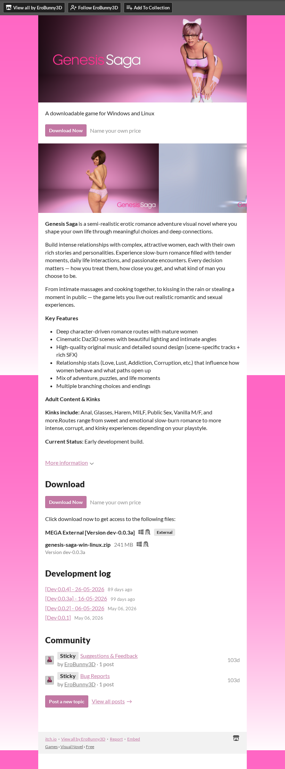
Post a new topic (66, 701)
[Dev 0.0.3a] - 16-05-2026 (76, 598)
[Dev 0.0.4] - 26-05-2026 (74, 589)
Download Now (66, 130)
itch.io (51, 739)
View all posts (108, 701)
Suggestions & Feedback (109, 655)
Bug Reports (95, 675)
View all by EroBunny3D (83, 739)
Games (51, 746)
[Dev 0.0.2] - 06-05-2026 (74, 608)
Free (90, 746)
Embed (133, 739)
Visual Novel (71, 746)
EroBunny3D (80, 664)
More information (66, 462)
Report (116, 739)
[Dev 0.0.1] (58, 617)
